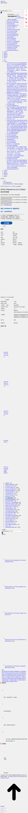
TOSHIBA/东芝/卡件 (9, 493)
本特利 (23, 678)
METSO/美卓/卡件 (9, 514)
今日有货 (6, 223)
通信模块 (11, 681)
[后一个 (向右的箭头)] (2, 809)
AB (2, 671)
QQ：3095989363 (6, 211)
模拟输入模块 (6, 680)
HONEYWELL (10, 674)
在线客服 (26, 26)
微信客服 (26, 22)
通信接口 (7, 681)
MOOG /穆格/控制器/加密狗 (11, 524)
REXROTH (24, 674)
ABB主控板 (7, 671)
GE (6, 674)
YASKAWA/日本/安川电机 (10, 517)
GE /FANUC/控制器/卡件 (10, 487)
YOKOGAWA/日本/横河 (10, 511)
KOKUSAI (15, 674)
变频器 (8, 677)
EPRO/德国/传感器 (7, 205)
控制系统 (16, 678)
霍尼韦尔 (15, 681)
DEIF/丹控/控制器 (9, 520)
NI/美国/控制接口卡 (9, 508)
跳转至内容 (3, 1)
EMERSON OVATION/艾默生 (11, 505)
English (7, 778)
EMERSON (23, 672)
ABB (4, 671)
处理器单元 (12, 677)
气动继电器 (11, 680)
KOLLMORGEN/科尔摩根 (10, 512)
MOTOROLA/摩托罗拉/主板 (11, 509)
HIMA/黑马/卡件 (8, 496)
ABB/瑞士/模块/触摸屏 (9, 484)
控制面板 (20, 678)
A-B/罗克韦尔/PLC (9, 486)
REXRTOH (4, 675)
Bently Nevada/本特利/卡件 (11, 489)
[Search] (1, 12)
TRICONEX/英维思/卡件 (10, 492)
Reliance (19, 674)
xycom (6, 525)
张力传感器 (22, 677)
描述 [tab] (5, 226)
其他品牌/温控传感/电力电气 (11, 527)
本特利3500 (3, 778)
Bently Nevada (9, 672)
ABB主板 (12, 671)
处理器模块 (17, 677)
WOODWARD (13, 675)
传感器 (3, 677)
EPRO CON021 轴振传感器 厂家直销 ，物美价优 (6, 469)
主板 (17, 675)
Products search (4, 10)
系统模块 (22, 680)
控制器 (9, 678)
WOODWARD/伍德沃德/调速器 (11, 515)
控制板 (12, 678)
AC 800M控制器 (22, 671)
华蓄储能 (7, 483)
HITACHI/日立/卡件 (9, 523)
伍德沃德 (23, 675)
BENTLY (3, 672)
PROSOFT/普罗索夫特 (10, 495)
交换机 (19, 675)
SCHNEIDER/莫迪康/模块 (10, 499)
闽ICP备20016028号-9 (13, 776)
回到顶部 (26, 11)
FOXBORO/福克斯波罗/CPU (11, 490)
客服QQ (26, 19)
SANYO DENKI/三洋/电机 (10, 506)
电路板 (15, 680)
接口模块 (6, 678)
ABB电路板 (16, 671)
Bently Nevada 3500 (16, 672)
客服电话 (26, 15)
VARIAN (8, 675)
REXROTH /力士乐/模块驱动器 (11, 502)
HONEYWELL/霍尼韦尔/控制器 (11, 503)
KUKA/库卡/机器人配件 (10, 518)
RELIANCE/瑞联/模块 (9, 521)
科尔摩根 (18, 680)
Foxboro (3, 674)
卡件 (6, 677)
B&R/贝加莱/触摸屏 (9, 500)
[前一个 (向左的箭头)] (1, 809)
